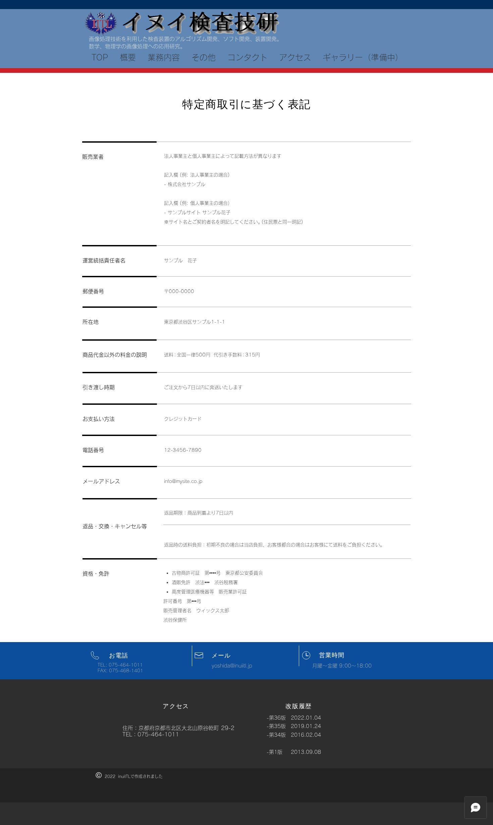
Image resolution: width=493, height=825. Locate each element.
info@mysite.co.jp (183, 481)
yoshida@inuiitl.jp (232, 665)
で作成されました (146, 776)
